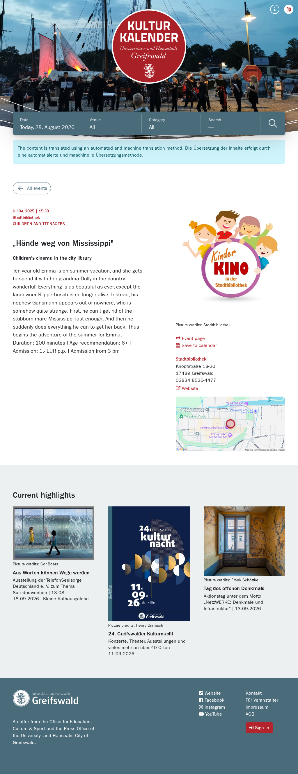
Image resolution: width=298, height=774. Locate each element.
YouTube (213, 714)
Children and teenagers (39, 224)
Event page (192, 338)
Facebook (213, 700)
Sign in (261, 727)
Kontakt (254, 693)
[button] (288, 9)
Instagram (214, 707)
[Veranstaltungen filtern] (272, 123)
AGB (250, 714)
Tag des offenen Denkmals (234, 588)
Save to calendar (198, 345)
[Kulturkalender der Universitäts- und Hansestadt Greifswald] (149, 46)
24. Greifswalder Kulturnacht (140, 634)
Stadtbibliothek (26, 218)
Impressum (257, 707)
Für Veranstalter (262, 700)
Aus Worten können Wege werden (51, 573)
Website (189, 388)
